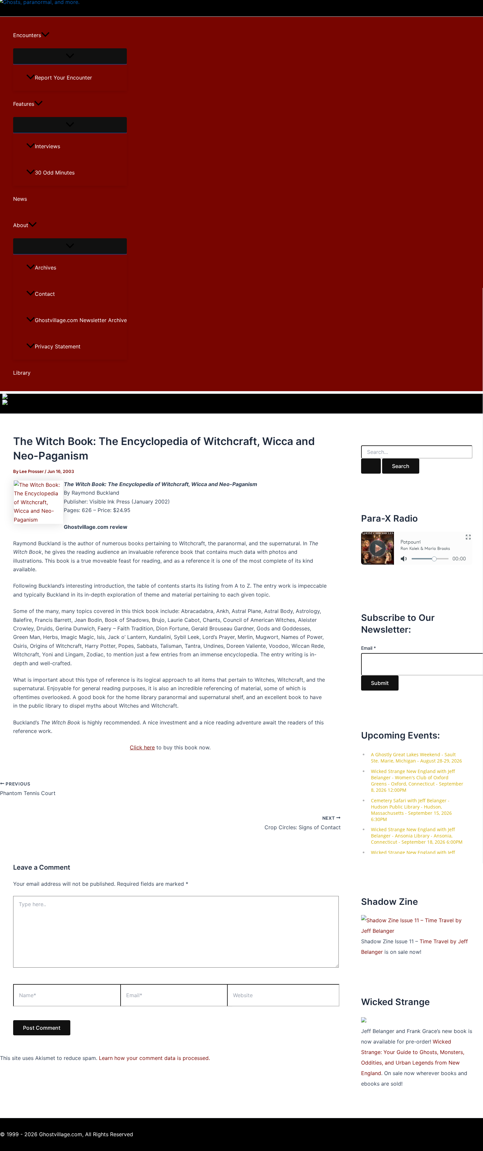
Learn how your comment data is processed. (154, 1058)
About (20, 225)
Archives (45, 267)
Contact (45, 294)
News (20, 199)
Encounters (27, 35)
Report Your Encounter (63, 77)
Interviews (47, 146)
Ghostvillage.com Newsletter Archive (81, 320)
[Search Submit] (371, 466)
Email (368, 648)
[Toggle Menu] (70, 56)
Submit (380, 683)
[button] (45, 35)
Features (23, 104)
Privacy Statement (57, 346)
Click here (142, 747)
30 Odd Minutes (55, 172)
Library (22, 372)
